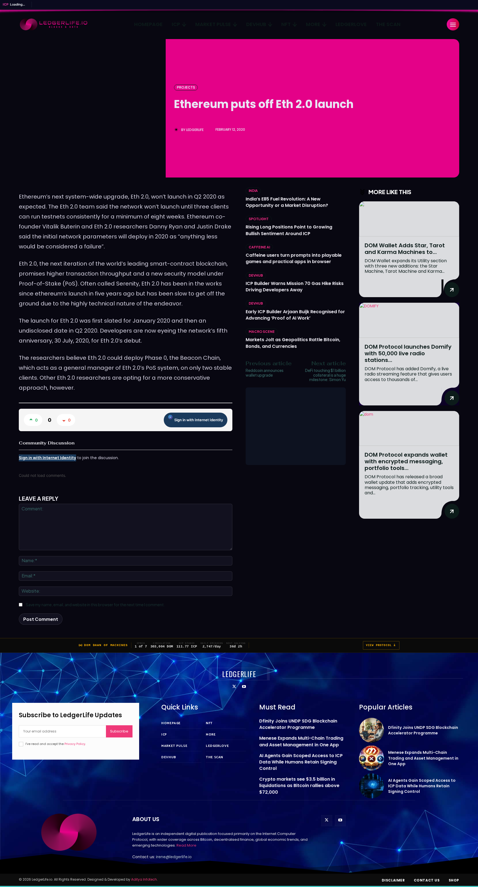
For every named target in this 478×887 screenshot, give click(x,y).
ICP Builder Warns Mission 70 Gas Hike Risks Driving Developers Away (295, 286)
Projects (186, 87)
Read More (186, 845)
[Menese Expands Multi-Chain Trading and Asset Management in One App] (371, 758)
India (253, 191)
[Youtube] (243, 686)
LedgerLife (195, 130)
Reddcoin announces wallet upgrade (265, 372)
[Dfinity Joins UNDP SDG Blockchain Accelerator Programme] (371, 730)
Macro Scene (262, 332)
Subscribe (119, 731)
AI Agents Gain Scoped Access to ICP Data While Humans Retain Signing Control (301, 762)
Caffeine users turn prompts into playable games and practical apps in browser (294, 258)
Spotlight (259, 219)
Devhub (256, 275)
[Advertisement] (296, 426)
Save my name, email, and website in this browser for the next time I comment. (95, 604)
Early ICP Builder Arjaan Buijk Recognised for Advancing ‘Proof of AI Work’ (295, 314)
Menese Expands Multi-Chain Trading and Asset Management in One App (301, 741)
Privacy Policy (74, 744)
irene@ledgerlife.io (174, 857)
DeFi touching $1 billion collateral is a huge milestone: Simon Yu (325, 375)
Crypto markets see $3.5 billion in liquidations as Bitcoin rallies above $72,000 (299, 785)
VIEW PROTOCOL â (381, 645)
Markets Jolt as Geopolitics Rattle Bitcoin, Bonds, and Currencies (293, 342)
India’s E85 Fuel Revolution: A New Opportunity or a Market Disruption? (287, 202)
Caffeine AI (259, 247)
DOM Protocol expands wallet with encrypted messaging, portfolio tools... (406, 461)
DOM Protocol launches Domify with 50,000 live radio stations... (408, 353)
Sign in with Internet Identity (198, 420)
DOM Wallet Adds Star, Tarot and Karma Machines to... (405, 248)
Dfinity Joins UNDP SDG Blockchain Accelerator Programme (298, 724)
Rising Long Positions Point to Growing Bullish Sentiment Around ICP (289, 230)
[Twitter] (234, 686)
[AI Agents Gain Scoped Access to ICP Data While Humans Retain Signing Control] (371, 786)
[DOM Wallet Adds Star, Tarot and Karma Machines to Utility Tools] (409, 218)
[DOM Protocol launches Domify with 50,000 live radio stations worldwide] (409, 320)
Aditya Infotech (144, 879)
